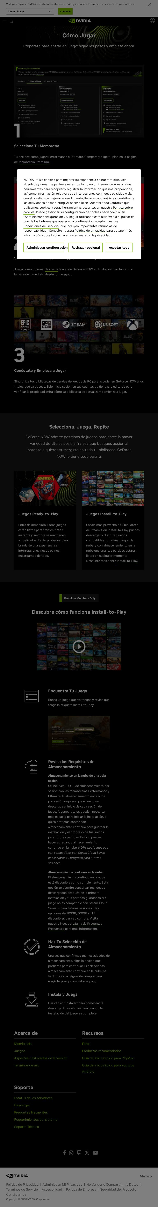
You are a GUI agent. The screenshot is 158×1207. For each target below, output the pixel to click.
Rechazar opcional (86, 247)
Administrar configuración (45, 247)
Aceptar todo (119, 247)
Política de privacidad (90, 230)
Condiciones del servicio (41, 226)
